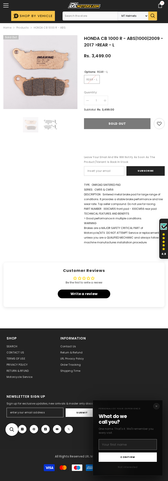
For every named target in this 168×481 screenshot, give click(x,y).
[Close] (156, 406)
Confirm (127, 457)
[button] (11, 429)
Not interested (127, 467)
